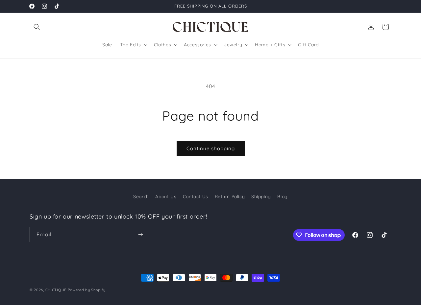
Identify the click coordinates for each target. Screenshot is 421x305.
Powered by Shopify (87, 290)
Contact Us (195, 196)
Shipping (261, 196)
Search (141, 196)
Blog (282, 196)
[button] (37, 27)
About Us (165, 196)
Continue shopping (210, 148)
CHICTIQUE (55, 290)
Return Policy (230, 196)
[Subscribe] (140, 234)
